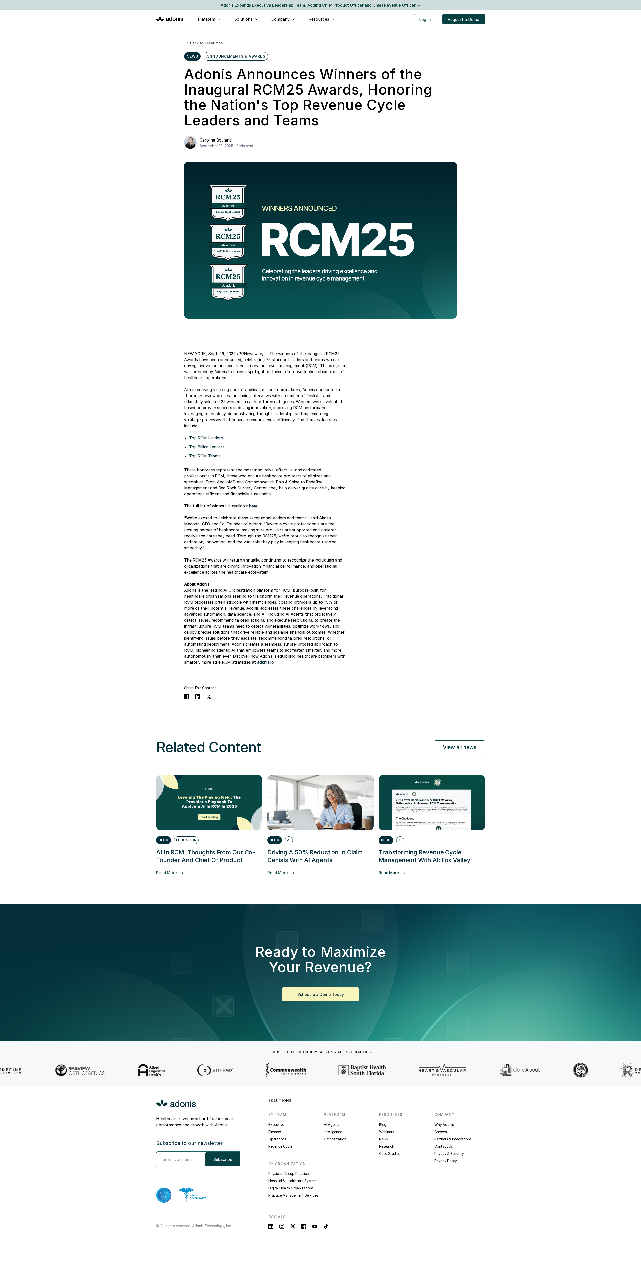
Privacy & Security (449, 1153)
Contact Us (443, 1146)
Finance (274, 1132)
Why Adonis (444, 1124)
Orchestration (335, 1139)
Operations (277, 1139)
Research (386, 1146)
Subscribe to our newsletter (189, 1143)
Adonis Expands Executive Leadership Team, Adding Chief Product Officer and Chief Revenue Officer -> (320, 5)
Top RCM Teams (204, 455)
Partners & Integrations (452, 1139)
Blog (382, 1124)
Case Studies (389, 1153)
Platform (206, 19)
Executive (276, 1124)
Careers (440, 1132)
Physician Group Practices (289, 1173)
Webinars (386, 1132)
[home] (169, 19)
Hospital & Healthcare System (292, 1181)
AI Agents (332, 1124)
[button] (209, 19)
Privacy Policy (445, 1161)
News (383, 1139)
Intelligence (333, 1132)
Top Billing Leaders (206, 446)
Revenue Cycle (280, 1146)
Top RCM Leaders (206, 437)
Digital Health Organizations (290, 1188)
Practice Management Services (293, 1195)
